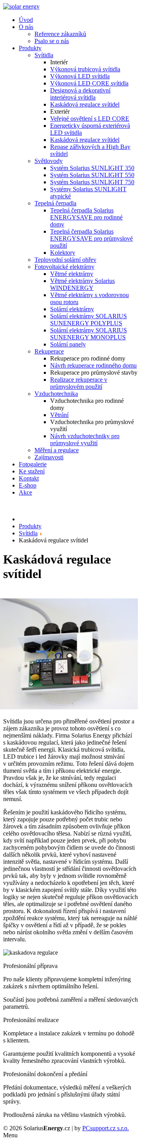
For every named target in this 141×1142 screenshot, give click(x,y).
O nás (26, 27)
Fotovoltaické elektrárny (64, 266)
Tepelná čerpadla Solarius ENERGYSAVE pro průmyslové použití (91, 238)
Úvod (26, 19)
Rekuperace (49, 351)
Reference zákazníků (60, 34)
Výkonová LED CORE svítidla (89, 83)
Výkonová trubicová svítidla (85, 69)
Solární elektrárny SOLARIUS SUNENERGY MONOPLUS (88, 334)
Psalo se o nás (51, 41)
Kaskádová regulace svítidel (84, 104)
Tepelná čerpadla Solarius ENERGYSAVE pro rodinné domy (86, 217)
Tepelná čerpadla (55, 203)
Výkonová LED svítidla (80, 76)
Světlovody (48, 161)
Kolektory (62, 252)
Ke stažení (32, 471)
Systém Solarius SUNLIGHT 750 (92, 182)
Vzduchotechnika (56, 393)
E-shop (27, 485)
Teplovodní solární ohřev (65, 259)
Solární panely (68, 344)
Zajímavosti (48, 457)
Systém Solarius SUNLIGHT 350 (92, 168)
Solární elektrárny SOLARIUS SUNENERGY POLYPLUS (88, 319)
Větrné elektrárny (71, 273)
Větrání (59, 414)
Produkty (30, 48)
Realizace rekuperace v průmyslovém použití (78, 383)
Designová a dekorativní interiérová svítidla (80, 94)
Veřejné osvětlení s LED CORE (89, 118)
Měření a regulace (56, 450)
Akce (25, 492)
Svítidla (43, 55)
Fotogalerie (33, 464)
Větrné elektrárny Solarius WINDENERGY (82, 284)
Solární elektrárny (72, 309)
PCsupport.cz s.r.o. (105, 1128)
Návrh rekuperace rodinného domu (93, 365)
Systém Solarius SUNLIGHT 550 (92, 175)
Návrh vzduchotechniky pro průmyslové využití (84, 439)
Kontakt (29, 478)
